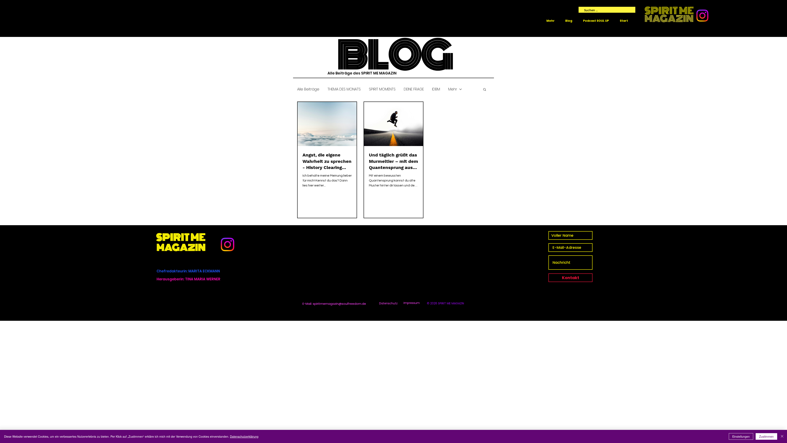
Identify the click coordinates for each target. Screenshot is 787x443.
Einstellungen (741, 436)
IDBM (436, 89)
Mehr (452, 89)
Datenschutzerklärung (244, 436)
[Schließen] (782, 436)
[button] (485, 90)
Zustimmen (766, 436)
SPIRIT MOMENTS (382, 89)
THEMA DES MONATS (344, 89)
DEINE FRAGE (414, 89)
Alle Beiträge (308, 89)
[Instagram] (702, 16)
